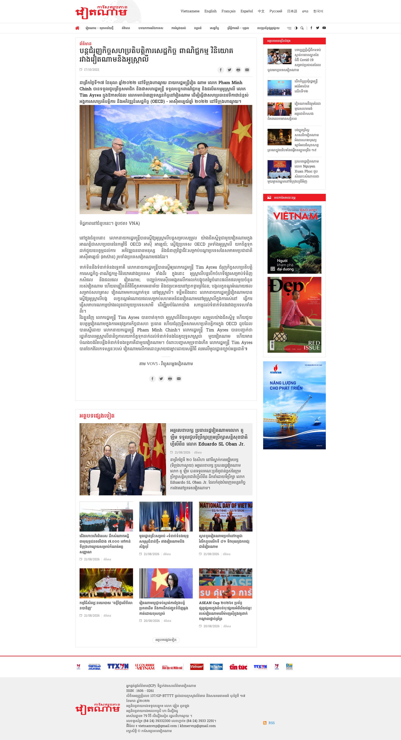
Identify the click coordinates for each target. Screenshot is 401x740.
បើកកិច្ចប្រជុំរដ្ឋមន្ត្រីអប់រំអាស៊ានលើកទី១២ (306, 86)
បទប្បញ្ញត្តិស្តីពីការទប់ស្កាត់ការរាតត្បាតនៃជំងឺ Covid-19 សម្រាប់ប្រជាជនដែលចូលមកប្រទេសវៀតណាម (294, 60)
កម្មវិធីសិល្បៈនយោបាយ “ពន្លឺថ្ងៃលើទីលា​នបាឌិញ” (106, 606)
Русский (276, 11)
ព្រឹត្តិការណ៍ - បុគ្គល (238, 28)
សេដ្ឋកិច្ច (214, 28)
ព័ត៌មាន (126, 28)
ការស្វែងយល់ (178, 28)
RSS (272, 723)
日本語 (292, 11)
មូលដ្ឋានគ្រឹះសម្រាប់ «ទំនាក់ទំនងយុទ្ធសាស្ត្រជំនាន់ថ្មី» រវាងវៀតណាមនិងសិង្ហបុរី (164, 542)
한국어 (318, 11)
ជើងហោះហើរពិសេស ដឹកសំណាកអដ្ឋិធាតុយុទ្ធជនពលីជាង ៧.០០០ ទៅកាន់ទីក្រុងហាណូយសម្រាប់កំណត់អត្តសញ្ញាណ (105, 544)
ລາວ (305, 11)
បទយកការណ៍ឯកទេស (150, 28)
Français (229, 11)
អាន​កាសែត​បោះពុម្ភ (285, 198)
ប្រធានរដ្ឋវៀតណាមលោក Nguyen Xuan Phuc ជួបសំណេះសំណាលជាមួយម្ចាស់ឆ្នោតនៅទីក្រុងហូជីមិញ (293, 171)
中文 (261, 11)
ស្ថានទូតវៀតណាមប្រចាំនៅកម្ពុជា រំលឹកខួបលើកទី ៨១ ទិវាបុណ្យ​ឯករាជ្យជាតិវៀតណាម (224, 542)
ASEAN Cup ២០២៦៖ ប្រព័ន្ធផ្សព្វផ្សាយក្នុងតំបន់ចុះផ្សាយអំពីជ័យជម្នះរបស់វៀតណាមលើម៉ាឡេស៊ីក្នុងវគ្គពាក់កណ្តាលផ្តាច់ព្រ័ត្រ (225, 611)
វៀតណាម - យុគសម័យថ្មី (99, 28)
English (210, 11)
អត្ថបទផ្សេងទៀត (97, 416)
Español (247, 11)
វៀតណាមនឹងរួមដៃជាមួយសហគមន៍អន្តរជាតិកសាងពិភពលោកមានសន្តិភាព (294, 111)
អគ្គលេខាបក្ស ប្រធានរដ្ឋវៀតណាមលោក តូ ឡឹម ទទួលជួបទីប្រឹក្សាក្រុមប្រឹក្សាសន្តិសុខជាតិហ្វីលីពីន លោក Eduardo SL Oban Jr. (209, 437)
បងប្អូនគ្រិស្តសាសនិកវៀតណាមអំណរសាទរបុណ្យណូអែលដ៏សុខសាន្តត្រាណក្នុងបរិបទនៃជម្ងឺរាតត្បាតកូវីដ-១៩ (293, 140)
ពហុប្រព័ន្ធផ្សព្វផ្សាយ (268, 28)
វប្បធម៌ (198, 28)
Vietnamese (190, 11)
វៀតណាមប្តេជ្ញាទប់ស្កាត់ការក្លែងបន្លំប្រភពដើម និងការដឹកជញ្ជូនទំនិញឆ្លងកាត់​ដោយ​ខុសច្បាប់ (163, 608)
